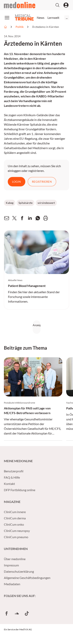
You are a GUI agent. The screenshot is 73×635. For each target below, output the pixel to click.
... (67, 17)
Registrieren (42, 181)
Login (16, 181)
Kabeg (9, 202)
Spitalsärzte (25, 202)
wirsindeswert (46, 202)
